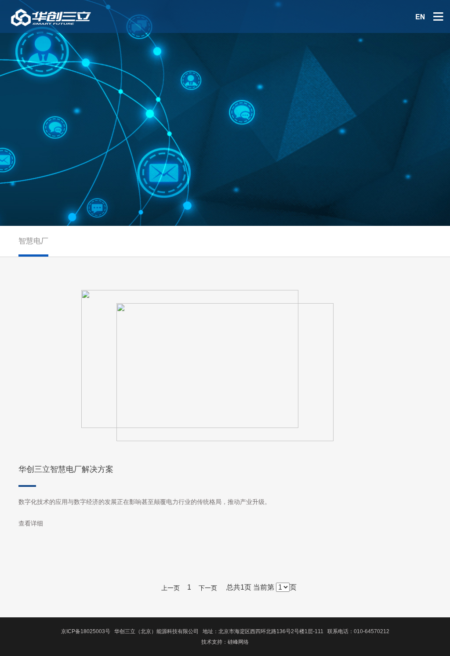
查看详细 (30, 523)
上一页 (170, 587)
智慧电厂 (33, 241)
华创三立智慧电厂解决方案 (65, 469)
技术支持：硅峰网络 (225, 642)
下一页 (208, 587)
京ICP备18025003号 (85, 631)
